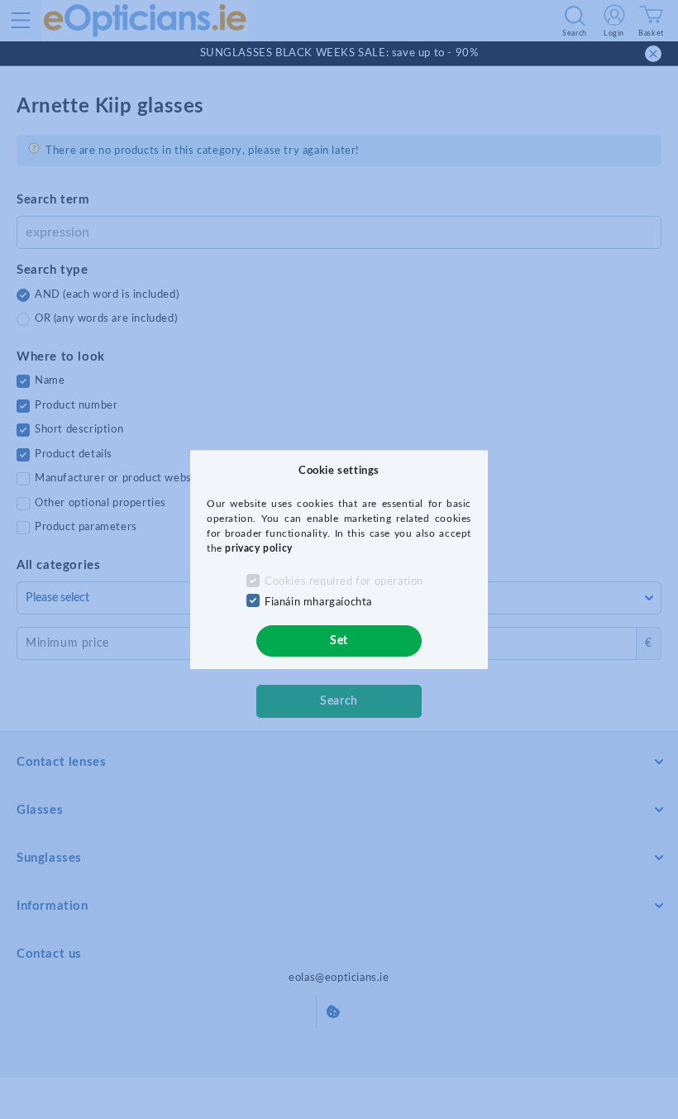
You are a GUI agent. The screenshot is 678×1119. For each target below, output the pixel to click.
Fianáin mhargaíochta (318, 602)
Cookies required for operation (344, 581)
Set (339, 641)
